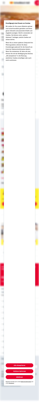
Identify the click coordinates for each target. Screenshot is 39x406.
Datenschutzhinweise (26, 381)
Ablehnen (19, 377)
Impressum (11, 383)
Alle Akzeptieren (19, 365)
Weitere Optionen (19, 371)
